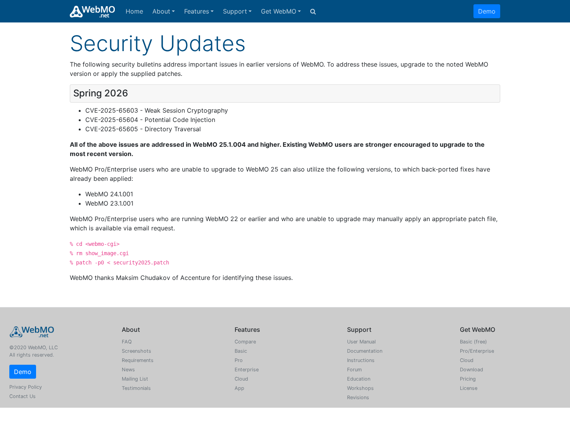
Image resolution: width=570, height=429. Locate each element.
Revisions (358, 397)
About (161, 11)
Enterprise (247, 369)
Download (471, 369)
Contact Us (22, 396)
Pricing (468, 379)
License (468, 388)
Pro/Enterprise (477, 351)
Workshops (360, 388)
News (128, 369)
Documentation (364, 351)
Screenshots (136, 351)
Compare (245, 342)
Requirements (138, 360)
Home (134, 11)
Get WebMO (278, 11)
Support (235, 11)
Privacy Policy (25, 387)
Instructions (361, 360)
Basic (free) (473, 342)
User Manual (361, 342)
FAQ (127, 342)
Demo (487, 11)
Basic (241, 351)
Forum (354, 369)
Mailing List (135, 379)
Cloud (241, 379)
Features (196, 11)
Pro (239, 360)
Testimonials (136, 388)
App (239, 388)
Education (358, 379)
